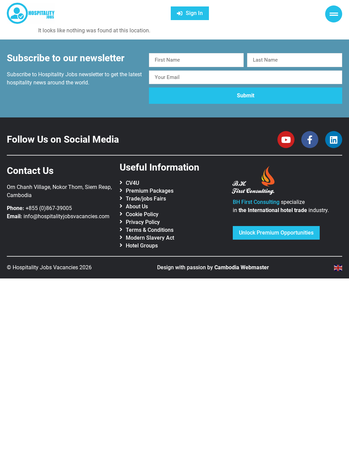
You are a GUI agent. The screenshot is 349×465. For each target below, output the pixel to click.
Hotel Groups (142, 245)
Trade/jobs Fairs (146, 198)
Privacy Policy (143, 222)
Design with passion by (213, 267)
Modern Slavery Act (150, 238)
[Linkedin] (333, 139)
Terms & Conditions (149, 230)
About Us (137, 206)
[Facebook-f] (309, 139)
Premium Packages (149, 191)
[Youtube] (285, 139)
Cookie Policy (142, 214)
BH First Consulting (256, 202)
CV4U (132, 183)
